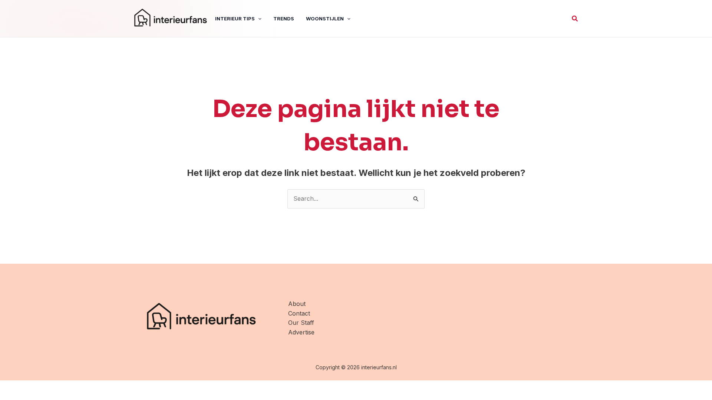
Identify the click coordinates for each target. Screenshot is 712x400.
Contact (299, 313)
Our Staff (301, 322)
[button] (575, 18)
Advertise (301, 332)
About (297, 303)
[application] (258, 18)
